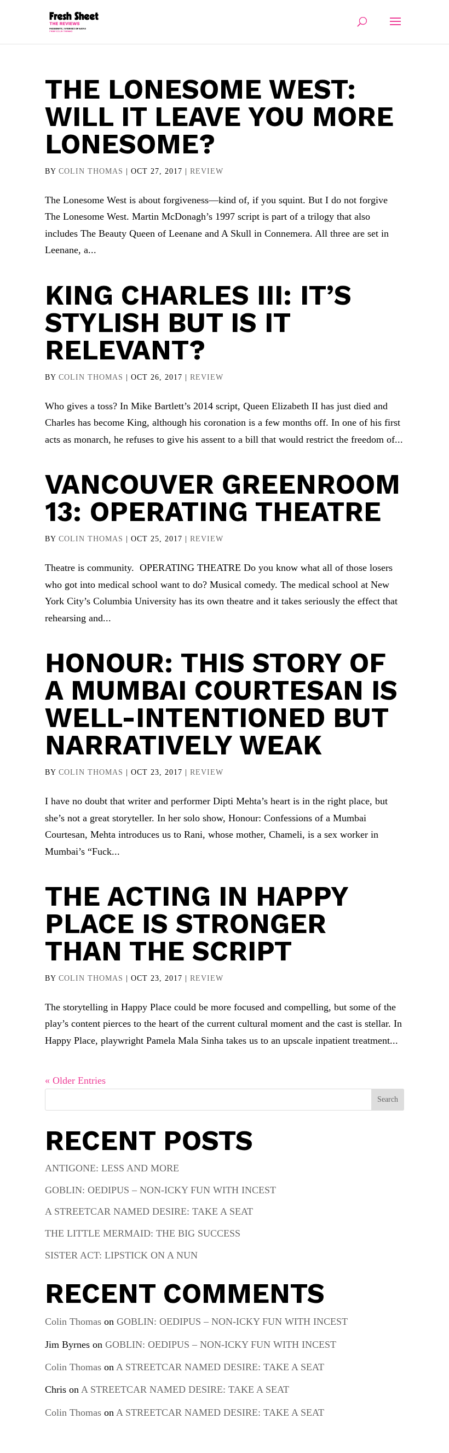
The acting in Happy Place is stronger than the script (196, 923)
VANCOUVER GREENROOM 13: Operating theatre (222, 498)
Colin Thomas (91, 171)
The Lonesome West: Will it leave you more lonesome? (219, 116)
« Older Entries (75, 1080)
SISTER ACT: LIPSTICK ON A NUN (121, 1255)
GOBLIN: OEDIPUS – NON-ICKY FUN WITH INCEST (160, 1190)
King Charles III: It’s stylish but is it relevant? (198, 322)
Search (387, 1099)
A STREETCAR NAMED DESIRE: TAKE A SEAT (149, 1211)
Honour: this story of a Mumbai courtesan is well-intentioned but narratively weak (221, 704)
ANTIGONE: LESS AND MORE (112, 1168)
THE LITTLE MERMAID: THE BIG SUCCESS (142, 1233)
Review (206, 171)
